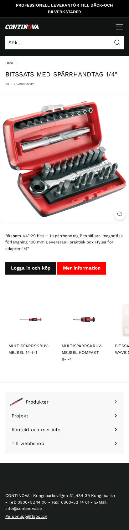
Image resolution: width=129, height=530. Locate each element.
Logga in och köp (30, 268)
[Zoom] (120, 214)
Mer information (82, 268)
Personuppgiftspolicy (26, 516)
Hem (9, 63)
